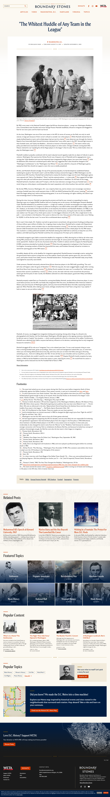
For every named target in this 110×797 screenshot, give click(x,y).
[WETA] (103, 6)
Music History (14, 599)
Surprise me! (83, 676)
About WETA (6, 775)
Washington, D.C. (48, 12)
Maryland (64, 12)
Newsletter (23, 773)
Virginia (76, 12)
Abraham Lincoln (96, 576)
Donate (81, 6)
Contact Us (6, 779)
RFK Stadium (52, 479)
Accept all (106, 792)
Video (34, 12)
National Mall (41, 599)
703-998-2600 (43, 776)
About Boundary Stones (86, 782)
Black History (96, 599)
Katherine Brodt (10, 651)
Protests (76, 479)
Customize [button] (99, 792)
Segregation (68, 479)
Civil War (31, 672)
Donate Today (9, 744)
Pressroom (6, 777)
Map (40, 774)
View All (27, 676)
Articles (24, 12)
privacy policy (20, 794)
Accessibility (23, 777)
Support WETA (7, 773)
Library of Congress (29, 120)
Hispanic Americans (41, 576)
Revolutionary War (69, 576)
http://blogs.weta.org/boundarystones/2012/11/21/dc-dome (51, 370)
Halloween (13, 576)
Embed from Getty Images (38, 293)
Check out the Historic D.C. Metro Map (44, 710)
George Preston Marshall (38, 479)
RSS (21, 775)
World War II (40, 672)
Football (60, 479)
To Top (106, 760)
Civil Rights (7, 676)
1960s (27, 479)
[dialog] (55, 793)
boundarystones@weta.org (46, 770)
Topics (87, 12)
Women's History (69, 599)
